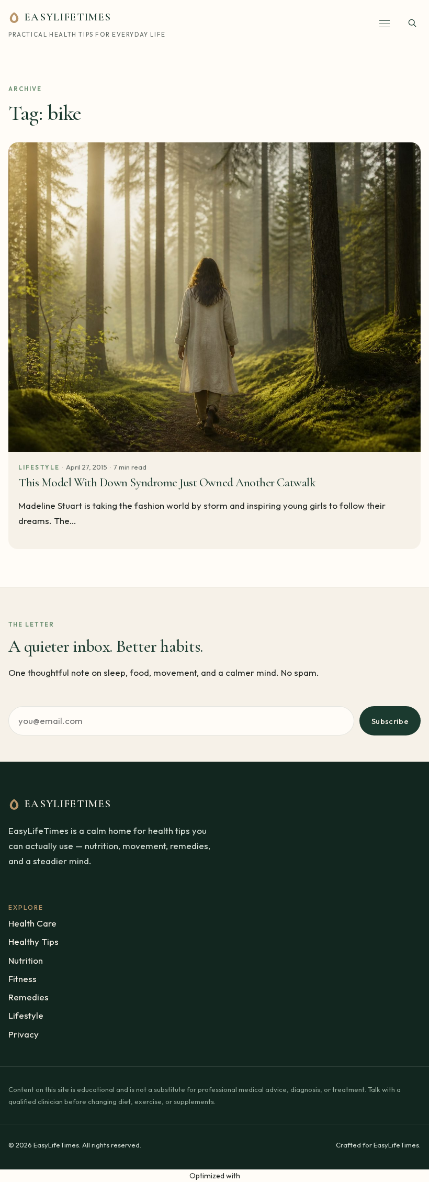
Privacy (23, 1034)
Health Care (32, 923)
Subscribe (390, 721)
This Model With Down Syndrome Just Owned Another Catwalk (166, 482)
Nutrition (25, 960)
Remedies (28, 996)
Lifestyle (25, 1015)
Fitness (22, 978)
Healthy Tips (33, 941)
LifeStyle (39, 467)
